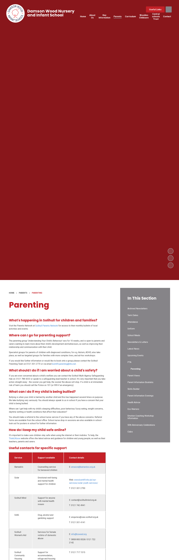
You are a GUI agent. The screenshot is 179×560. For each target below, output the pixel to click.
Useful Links (155, 9)
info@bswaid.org (79, 534)
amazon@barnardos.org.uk (83, 467)
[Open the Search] (169, 9)
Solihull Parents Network (46, 325)
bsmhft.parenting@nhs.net (64, 364)
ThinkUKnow (14, 438)
